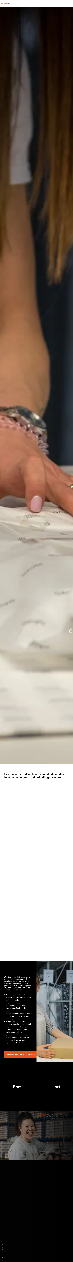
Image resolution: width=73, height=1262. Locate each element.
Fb (2, 1249)
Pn (2, 1244)
